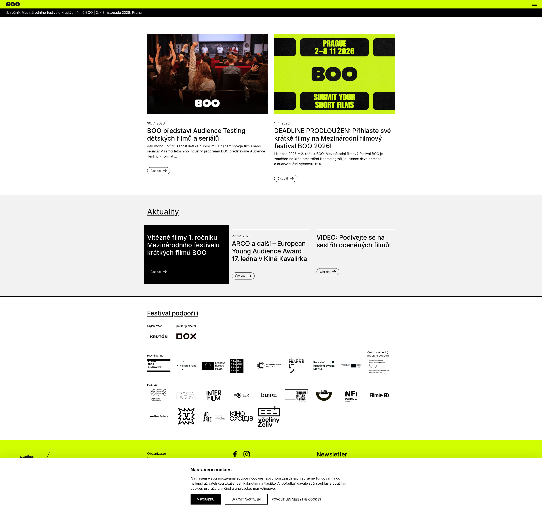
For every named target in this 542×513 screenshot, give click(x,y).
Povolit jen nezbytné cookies (296, 499)
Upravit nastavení (246, 499)
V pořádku (205, 499)
